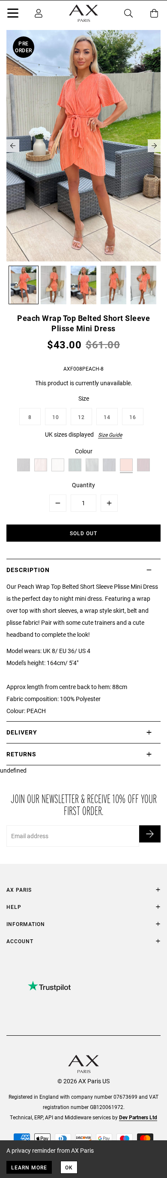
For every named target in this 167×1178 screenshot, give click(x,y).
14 (107, 417)
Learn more (29, 1167)
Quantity (83, 485)
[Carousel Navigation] (83, 145)
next (154, 145)
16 (132, 417)
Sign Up (150, 833)
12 (81, 417)
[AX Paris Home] (83, 13)
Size (83, 398)
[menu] (12, 15)
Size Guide (110, 434)
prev (12, 145)
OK (69, 1167)
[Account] (38, 13)
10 (55, 417)
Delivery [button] (21, 732)
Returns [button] (21, 754)
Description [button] (28, 570)
